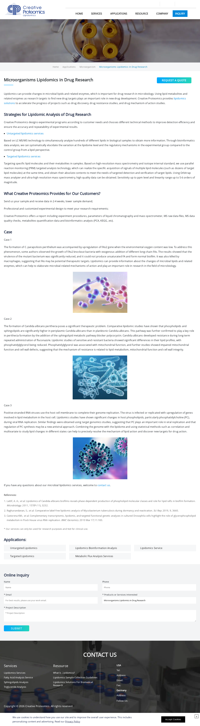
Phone (105, 581)
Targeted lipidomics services (23, 156)
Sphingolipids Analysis (16, 682)
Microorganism (87, 66)
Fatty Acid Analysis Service (18, 677)
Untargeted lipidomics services (25, 133)
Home (79, 13)
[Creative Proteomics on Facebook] (182, 4)
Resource (141, 13)
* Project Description (15, 607)
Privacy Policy (72, 721)
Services (96, 13)
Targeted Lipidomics (22, 556)
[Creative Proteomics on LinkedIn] (194, 4)
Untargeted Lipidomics (23, 548)
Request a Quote (174, 80)
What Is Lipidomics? (64, 672)
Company (162, 13)
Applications (118, 13)
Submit (16, 628)
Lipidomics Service (151, 548)
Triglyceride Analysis (15, 686)
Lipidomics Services (14, 672)
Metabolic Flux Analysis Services (94, 556)
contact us (104, 485)
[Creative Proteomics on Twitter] (188, 4)
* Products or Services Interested (119, 594)
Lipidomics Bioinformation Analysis (96, 548)
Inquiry (180, 13)
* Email (8, 594)
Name (7, 581)
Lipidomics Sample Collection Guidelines (75, 677)
